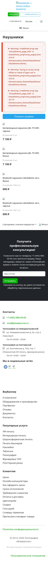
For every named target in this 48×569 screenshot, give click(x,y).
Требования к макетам (15, 492)
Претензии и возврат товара (18, 516)
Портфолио (9, 405)
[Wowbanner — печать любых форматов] (24, 5)
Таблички (8, 451)
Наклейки (8, 447)
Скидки (7, 504)
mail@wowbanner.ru (18, 323)
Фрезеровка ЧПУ (12, 459)
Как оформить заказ (14, 485)
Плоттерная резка (13, 462)
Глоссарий (8, 508)
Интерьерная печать (14, 435)
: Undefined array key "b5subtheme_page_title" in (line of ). (25, 56)
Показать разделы (24, 116)
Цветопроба (9, 500)
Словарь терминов (13, 512)
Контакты (8, 417)
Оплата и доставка (13, 496)
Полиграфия (9, 455)
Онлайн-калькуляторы (15, 481)
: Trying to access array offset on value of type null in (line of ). (25, 77)
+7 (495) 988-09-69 (15, 21)
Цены (6, 477)
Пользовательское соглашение (28, 555)
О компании (9, 397)
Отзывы (7, 409)
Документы (9, 413)
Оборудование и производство (20, 401)
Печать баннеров (12, 443)
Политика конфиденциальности (21, 529)
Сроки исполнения (13, 488)
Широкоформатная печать (18, 439)
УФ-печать (8, 431)
